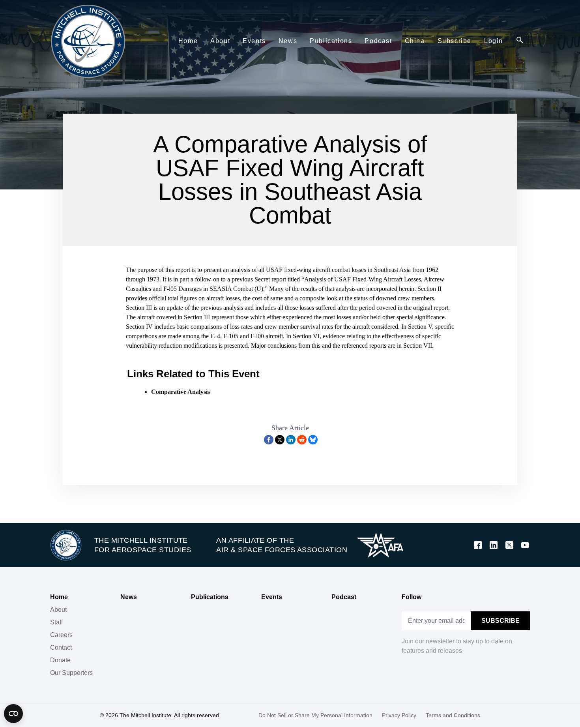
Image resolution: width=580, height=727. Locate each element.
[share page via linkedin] (291, 439)
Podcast (343, 597)
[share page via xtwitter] (279, 439)
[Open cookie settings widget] (13, 713)
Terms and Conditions (453, 715)
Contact (61, 647)
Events (271, 597)
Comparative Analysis (180, 391)
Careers (61, 634)
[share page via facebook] (268, 439)
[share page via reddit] (302, 439)
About (58, 609)
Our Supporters (71, 672)
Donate (60, 660)
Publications (209, 597)
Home (59, 597)
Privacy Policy (399, 715)
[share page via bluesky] (313, 439)
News (128, 597)
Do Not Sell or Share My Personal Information (315, 715)
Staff (56, 622)
